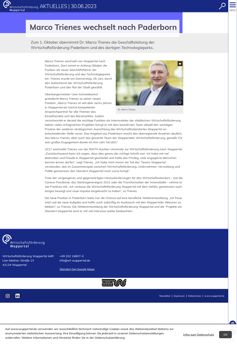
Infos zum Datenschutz (198, 334)
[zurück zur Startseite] (20, 6)
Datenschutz (194, 295)
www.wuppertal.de (214, 295)
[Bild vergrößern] (149, 82)
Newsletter (164, 295)
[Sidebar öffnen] (232, 5)
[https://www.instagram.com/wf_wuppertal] (7, 295)
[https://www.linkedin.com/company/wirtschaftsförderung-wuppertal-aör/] (17, 295)
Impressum (179, 295)
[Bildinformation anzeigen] (179, 101)
